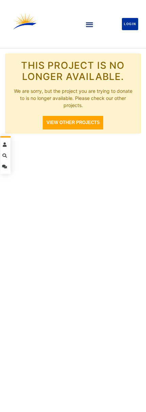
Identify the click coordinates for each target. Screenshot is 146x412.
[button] (89, 24)
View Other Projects (73, 122)
